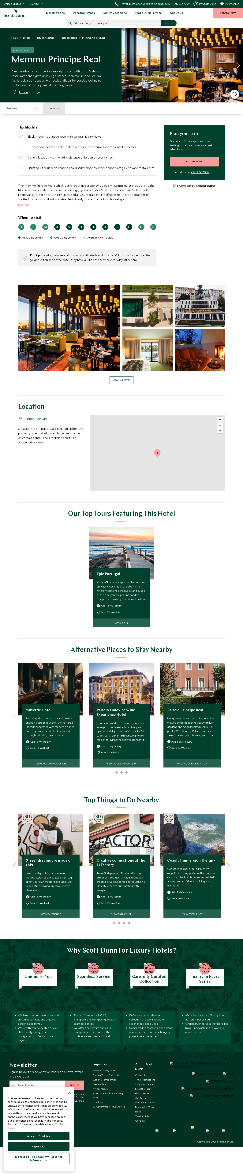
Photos (33, 108)
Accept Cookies (38, 1136)
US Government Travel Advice (109, 1106)
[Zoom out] (220, 425)
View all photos (121, 380)
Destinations (55, 13)
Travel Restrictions (145, 1079)
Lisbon (23, 92)
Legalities (98, 1102)
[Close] (69, 1093)
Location (54, 108)
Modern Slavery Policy (104, 1070)
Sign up (74, 1085)
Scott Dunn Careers (145, 1102)
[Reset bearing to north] (220, 430)
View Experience (51, 914)
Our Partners (142, 1097)
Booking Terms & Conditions (107, 1075)
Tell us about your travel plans (91, 23)
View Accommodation (51, 763)
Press (138, 1111)
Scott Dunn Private (148, 13)
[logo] (15, 13)
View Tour (122, 623)
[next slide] (237, 65)
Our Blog (140, 1120)
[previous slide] (127, 65)
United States (12, 4)
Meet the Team (143, 1088)
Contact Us (141, 1075)
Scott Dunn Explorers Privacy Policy (108, 1095)
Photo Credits (142, 1093)
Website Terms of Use (104, 1079)
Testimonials (142, 1116)
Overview (11, 108)
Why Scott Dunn (144, 1084)
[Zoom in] (220, 419)
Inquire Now (194, 161)
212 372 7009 (200, 172)
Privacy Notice (100, 1088)
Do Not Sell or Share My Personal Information (38, 1158)
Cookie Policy (99, 1084)
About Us (176, 13)
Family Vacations (115, 13)
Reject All (39, 1146)
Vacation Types (84, 13)
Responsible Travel (145, 1106)
